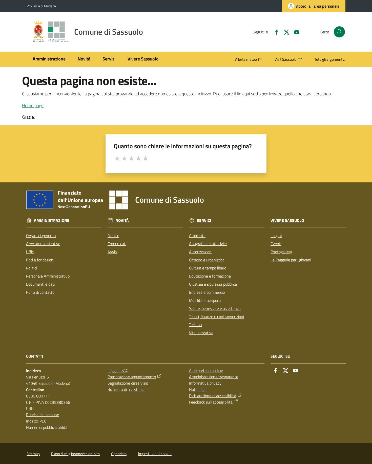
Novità (122, 220)
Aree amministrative (43, 244)
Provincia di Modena (41, 6)
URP (29, 408)
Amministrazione (51, 220)
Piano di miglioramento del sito (75, 454)
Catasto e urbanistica (206, 260)
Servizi (204, 220)
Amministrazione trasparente (213, 377)
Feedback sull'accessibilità (211, 402)
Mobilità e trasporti (205, 300)
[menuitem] (49, 59)
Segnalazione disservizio (128, 383)
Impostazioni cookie (155, 454)
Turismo (195, 325)
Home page (33, 105)
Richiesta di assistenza (127, 389)
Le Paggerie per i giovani (291, 260)
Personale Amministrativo (48, 276)
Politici (31, 268)
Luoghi (276, 236)
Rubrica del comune (42, 415)
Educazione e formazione (210, 276)
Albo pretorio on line (206, 370)
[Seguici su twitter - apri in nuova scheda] (284, 32)
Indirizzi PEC (36, 421)
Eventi (276, 244)
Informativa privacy (205, 383)
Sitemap (33, 454)
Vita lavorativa (201, 333)
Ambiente (197, 236)
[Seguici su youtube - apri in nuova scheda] (295, 32)
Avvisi (112, 252)
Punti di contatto (40, 292)
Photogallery (281, 252)
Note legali (198, 389)
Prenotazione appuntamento (132, 377)
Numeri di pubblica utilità (46, 427)
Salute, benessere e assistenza (215, 308)
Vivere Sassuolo (287, 220)
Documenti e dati (40, 284)
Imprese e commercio (207, 292)
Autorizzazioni (200, 252)
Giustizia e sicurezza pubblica (213, 284)
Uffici (30, 252)
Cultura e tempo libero (207, 268)
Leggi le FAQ (118, 370)
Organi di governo (41, 236)
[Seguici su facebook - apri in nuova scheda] (274, 32)
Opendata (119, 454)
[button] (339, 32)
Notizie (113, 236)
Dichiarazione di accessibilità (212, 396)
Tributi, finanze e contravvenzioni (216, 316)
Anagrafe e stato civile (208, 244)
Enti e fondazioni (40, 260)
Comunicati (117, 244)
